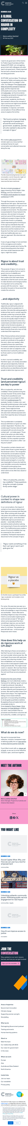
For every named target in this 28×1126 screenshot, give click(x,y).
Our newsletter (6, 1081)
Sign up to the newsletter (9, 963)
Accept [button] (10, 1122)
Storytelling (4, 1017)
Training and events (7, 1029)
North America (6, 1069)
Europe (3, 1060)
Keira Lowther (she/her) (10, 36)
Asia (2, 1063)
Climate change (6, 1011)
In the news (4, 1051)
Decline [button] (17, 1122)
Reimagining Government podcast (12, 1026)
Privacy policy (5, 1085)
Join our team (5, 1078)
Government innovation (9, 1008)
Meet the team (6, 1042)
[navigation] (7, 3)
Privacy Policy (10, 1113)
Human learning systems (9, 1032)
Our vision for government (9, 1048)
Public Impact (4, 1103)
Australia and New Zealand (9, 1066)
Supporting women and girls (10, 1014)
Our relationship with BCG (9, 1045)
